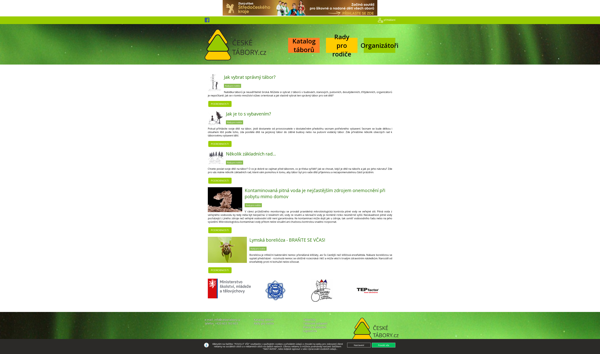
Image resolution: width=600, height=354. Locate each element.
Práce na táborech (314, 327)
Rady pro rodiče (341, 45)
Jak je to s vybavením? (248, 114)
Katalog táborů (304, 45)
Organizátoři (379, 45)
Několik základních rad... (251, 154)
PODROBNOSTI (220, 104)
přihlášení (389, 20)
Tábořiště (309, 319)
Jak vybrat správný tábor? (249, 77)
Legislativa (310, 331)
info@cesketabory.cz (227, 319)
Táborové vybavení (315, 323)
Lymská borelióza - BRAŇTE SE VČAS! (287, 240)
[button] (383, 345)
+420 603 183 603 (226, 323)
